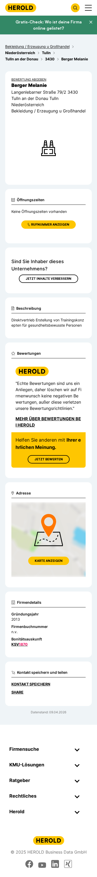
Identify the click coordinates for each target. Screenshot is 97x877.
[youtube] (42, 864)
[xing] (68, 864)
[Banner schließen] (91, 22)
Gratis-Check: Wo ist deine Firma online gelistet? (49, 25)
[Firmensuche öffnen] (75, 7)
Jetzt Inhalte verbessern (48, 279)
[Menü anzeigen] (88, 8)
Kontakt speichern (30, 684)
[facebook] (29, 864)
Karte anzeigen (49, 561)
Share (17, 692)
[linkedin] (55, 864)
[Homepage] (20, 7)
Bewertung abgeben (28, 79)
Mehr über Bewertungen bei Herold (48, 422)
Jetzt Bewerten (48, 459)
